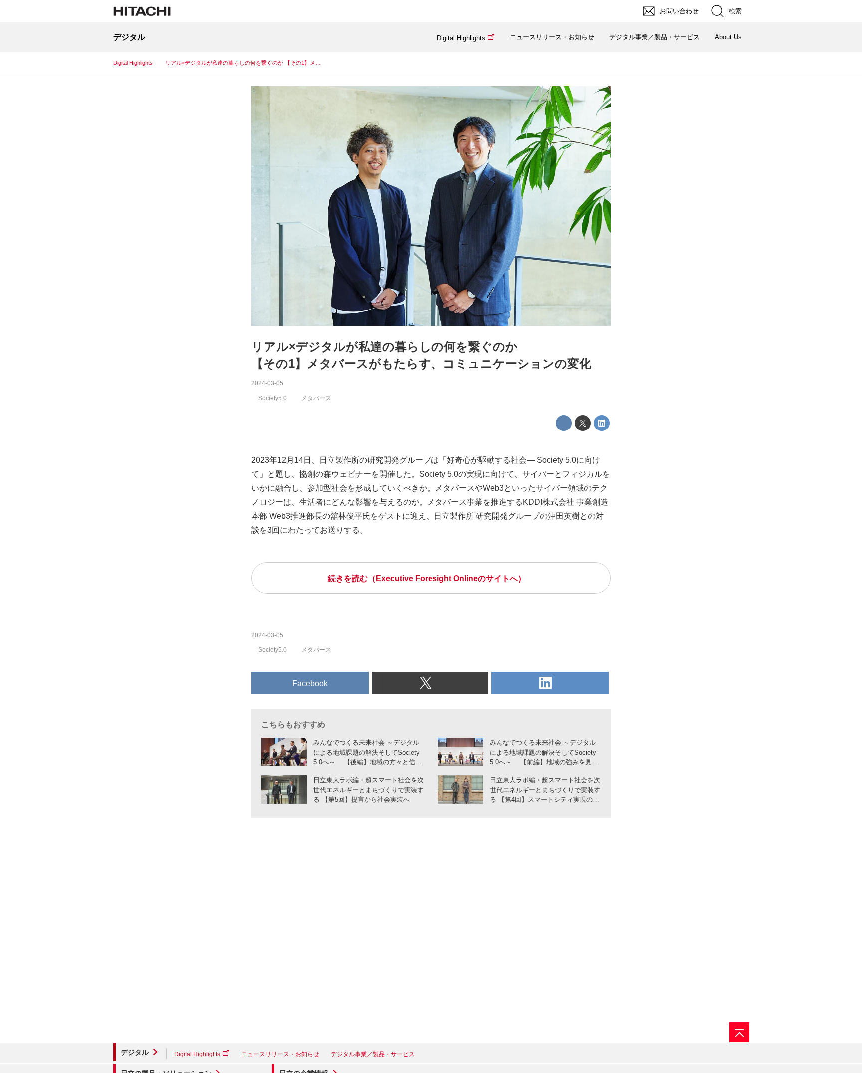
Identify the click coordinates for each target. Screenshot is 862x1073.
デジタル (135, 1052)
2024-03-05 (267, 383)
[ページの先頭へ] (739, 1032)
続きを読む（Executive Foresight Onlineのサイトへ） (427, 578)
